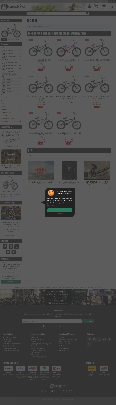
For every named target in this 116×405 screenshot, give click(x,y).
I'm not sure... (60, 213)
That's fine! (60, 210)
